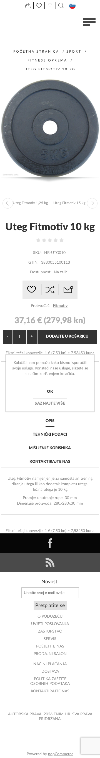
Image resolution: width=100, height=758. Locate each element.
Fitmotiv (60, 306)
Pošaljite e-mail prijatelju (68, 290)
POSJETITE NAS (50, 646)
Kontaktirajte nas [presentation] (49, 462)
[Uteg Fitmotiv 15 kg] (92, 203)
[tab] (50, 421)
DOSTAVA (50, 672)
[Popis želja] (38, 5)
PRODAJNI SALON (50, 654)
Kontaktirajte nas (50, 691)
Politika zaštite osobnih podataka (50, 681)
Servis (50, 639)
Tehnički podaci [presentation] (50, 434)
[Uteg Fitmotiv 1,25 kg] (7, 203)
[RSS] (50, 562)
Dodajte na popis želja (31, 290)
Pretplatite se (50, 605)
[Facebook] (50, 543)
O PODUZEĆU (50, 616)
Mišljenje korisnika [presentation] (50, 448)
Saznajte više (50, 403)
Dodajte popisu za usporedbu (50, 290)
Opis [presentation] (50, 421)
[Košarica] (27, 5)
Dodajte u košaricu (67, 336)
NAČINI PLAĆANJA (50, 664)
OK (50, 392)
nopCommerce (60, 754)
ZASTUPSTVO (50, 631)
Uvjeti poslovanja (50, 624)
